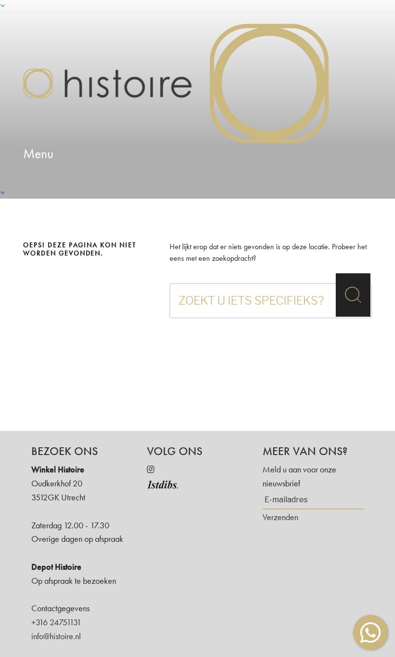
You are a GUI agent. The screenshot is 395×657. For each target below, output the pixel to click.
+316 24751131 (56, 622)
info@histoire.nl (56, 636)
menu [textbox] (38, 153)
